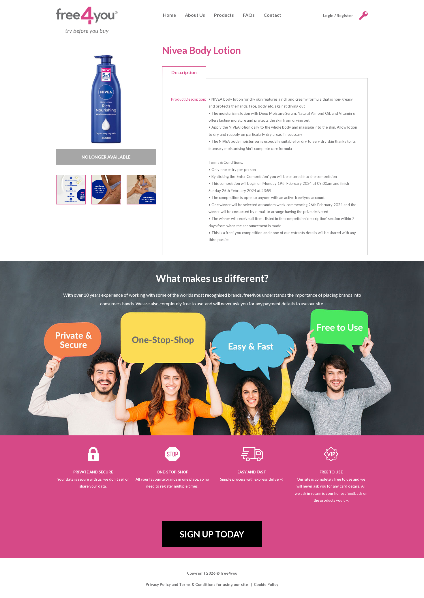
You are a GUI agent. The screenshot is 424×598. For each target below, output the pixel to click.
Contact (272, 15)
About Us (195, 15)
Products (224, 15)
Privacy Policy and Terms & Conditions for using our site (197, 584)
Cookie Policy (266, 584)
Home (169, 15)
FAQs (249, 15)
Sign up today (212, 534)
